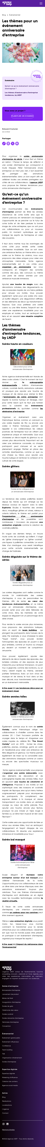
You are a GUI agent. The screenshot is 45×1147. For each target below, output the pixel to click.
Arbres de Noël (7, 998)
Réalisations (6, 1101)
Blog (3, 1097)
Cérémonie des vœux (10, 1010)
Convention (6, 1026)
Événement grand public (11, 1038)
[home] (7, 3)
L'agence (5, 1109)
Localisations (7, 1105)
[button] (40, 3)
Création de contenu (10, 1081)
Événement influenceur (10, 1042)
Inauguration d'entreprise (11, 1002)
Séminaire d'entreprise (10, 1022)
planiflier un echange (22, 116)
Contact (5, 1113)
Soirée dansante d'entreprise (13, 1018)
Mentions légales (8, 1130)
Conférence (6, 1046)
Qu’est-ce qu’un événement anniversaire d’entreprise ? (22, 87)
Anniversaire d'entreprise (11, 990)
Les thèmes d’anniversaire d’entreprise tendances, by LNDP (21, 94)
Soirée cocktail (7, 1014)
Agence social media (10, 1085)
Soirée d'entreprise (9, 1062)
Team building (7, 1050)
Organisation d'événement (12, 1058)
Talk (3, 1054)
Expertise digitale (8, 1073)
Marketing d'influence (10, 1077)
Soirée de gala (7, 1006)
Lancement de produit (10, 994)
